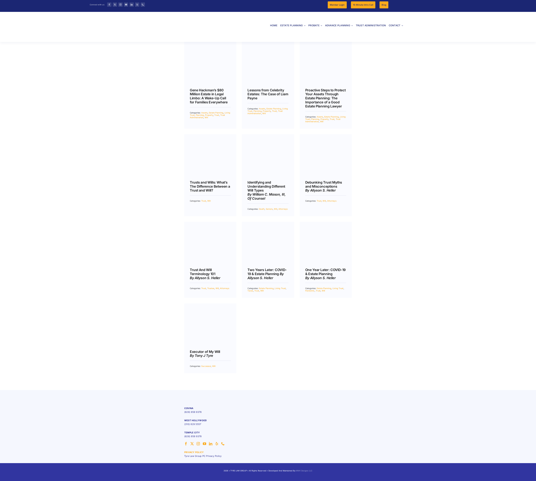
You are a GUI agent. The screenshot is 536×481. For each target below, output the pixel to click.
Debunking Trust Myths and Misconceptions (323, 186)
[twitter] (115, 5)
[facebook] (109, 5)
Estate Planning (216, 112)
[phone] (143, 5)
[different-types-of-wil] (268, 135)
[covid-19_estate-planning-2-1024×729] (326, 222)
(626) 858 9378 (193, 412)
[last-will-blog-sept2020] (210, 304)
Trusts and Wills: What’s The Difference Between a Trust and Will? (210, 186)
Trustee (210, 288)
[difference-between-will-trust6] (210, 135)
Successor (206, 366)
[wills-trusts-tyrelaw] (210, 222)
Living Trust (280, 288)
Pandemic (310, 290)
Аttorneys (283, 209)
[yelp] (137, 5)
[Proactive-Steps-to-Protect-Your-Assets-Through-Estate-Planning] (326, 43)
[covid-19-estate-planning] (268, 222)
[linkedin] (132, 5)
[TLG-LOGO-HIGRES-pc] (62, 14)
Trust (216, 115)
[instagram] (120, 5)
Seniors (269, 209)
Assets (204, 112)
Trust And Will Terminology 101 (205, 274)
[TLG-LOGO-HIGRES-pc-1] (201, 396)
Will (206, 117)
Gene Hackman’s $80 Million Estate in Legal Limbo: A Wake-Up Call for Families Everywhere (209, 96)
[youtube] (126, 5)
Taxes (250, 290)
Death (262, 209)
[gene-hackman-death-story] (210, 43)
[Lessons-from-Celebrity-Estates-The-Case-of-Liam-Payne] (268, 43)
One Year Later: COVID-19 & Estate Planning (325, 274)
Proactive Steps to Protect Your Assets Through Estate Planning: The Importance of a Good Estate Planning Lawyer (325, 98)
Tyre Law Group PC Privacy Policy (203, 456)
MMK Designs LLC (304, 471)
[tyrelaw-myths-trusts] (326, 135)
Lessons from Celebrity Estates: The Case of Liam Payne (267, 94)
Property (209, 115)
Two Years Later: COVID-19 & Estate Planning (267, 274)
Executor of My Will (205, 354)
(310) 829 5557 (192, 424)
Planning (200, 115)
